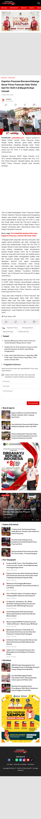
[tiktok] (31, 759)
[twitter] (12, 759)
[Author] (3, 100)
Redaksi (8, 99)
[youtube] (28, 759)
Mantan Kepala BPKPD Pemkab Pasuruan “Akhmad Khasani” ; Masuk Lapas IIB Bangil (21, 623)
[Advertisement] (20, 54)
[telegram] (20, 759)
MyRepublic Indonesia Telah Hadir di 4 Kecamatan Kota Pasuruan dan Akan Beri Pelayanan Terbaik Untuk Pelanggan (21, 632)
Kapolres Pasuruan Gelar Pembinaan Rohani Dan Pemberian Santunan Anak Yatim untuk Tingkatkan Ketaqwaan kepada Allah (22, 575)
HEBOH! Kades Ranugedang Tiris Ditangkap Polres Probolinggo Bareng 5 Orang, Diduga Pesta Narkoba (25, 667)
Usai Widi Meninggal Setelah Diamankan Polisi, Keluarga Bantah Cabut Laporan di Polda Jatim (24, 678)
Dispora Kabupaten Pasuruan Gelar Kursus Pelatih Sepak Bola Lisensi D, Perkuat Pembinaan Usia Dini (24, 436)
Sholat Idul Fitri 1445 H (25, 331)
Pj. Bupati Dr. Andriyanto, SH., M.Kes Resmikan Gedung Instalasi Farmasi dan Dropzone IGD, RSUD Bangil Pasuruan (20, 604)
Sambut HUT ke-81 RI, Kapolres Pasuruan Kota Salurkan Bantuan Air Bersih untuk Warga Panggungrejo (20, 349)
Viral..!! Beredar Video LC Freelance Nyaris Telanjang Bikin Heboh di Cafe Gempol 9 (21, 595)
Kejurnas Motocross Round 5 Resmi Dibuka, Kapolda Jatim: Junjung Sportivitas (24, 415)
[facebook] (9, 759)
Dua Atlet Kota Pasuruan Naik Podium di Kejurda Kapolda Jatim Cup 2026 (24, 425)
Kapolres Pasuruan (13, 328)
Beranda (3, 77)
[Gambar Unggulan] (20, 121)
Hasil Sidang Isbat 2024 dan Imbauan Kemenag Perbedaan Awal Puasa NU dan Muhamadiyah (20, 614)
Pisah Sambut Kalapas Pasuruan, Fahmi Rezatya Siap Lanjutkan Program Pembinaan (19, 511)
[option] (20, 507)
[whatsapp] (16, 759)
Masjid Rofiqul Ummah (10, 331)
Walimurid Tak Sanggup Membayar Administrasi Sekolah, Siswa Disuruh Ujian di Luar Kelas (22, 586)
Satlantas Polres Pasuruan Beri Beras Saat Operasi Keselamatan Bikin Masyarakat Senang (21, 642)
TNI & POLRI (11, 77)
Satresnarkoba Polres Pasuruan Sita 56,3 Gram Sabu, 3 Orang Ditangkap (24, 552)
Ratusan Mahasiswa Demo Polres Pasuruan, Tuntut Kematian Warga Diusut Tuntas (20, 342)
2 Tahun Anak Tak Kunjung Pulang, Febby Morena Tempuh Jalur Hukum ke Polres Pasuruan (25, 531)
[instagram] (24, 759)
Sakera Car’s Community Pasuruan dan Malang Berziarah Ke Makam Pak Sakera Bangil (20, 652)
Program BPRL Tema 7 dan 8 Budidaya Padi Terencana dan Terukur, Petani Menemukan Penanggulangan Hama (22, 565)
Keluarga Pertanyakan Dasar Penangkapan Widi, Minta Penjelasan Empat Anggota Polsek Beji (24, 688)
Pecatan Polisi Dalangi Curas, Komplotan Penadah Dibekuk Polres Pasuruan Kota (24, 542)
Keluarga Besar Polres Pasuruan (29, 328)
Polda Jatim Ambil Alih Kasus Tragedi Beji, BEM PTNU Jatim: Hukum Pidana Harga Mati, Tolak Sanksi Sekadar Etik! (20, 357)
